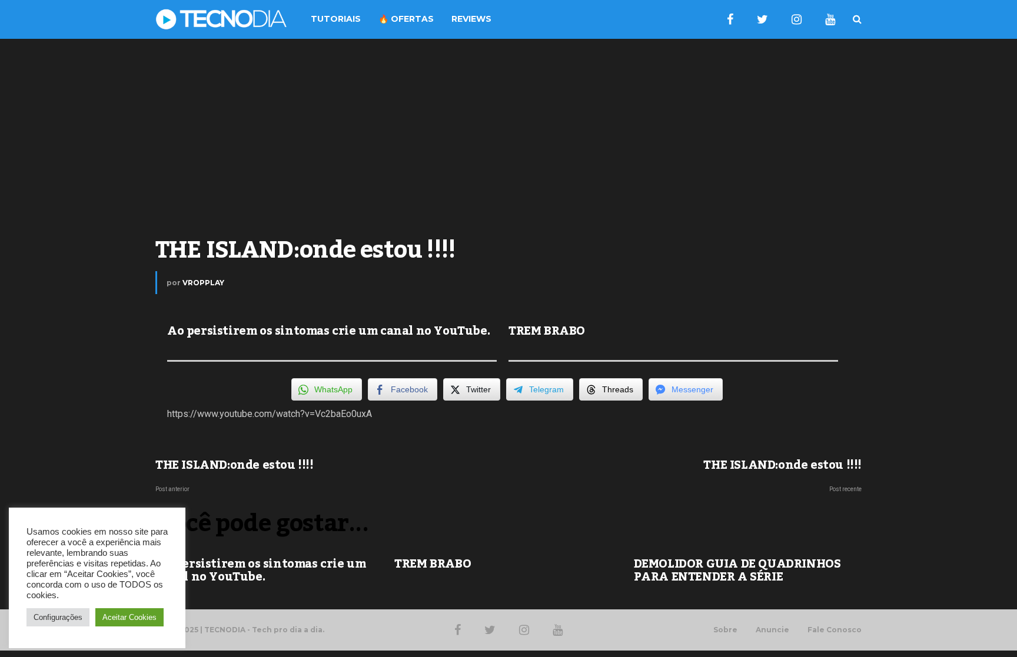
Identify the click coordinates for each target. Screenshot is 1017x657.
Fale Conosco (834, 630)
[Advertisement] (508, 133)
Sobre (725, 630)
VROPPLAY (203, 282)
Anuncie (772, 630)
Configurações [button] (58, 617)
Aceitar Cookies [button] (129, 617)
